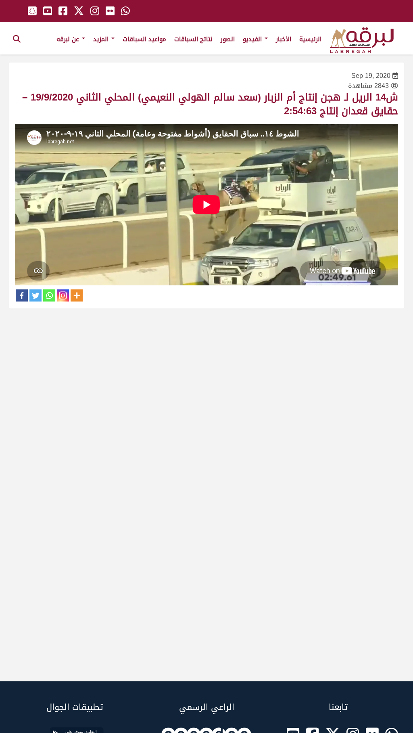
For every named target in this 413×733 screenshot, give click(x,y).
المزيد (102, 39)
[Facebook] (22, 295)
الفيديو (253, 39)
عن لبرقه (68, 39)
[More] (77, 295)
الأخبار (283, 39)
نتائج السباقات (193, 39)
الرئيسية (310, 39)
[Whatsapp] (49, 295)
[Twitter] (35, 295)
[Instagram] (63, 295)
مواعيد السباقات (144, 39)
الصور (228, 39)
